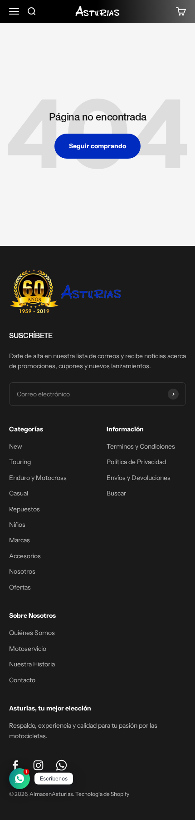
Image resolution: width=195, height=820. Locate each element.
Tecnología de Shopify (102, 793)
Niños (17, 524)
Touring (20, 462)
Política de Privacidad (136, 462)
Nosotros (22, 571)
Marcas (19, 540)
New (15, 446)
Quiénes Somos (32, 633)
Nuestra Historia (32, 664)
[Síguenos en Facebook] (15, 765)
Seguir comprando (97, 146)
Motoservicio (27, 649)
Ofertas (20, 587)
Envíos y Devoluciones (139, 478)
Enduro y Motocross (38, 478)
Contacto (22, 680)
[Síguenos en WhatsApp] (61, 765)
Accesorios (25, 556)
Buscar (116, 493)
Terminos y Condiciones (141, 446)
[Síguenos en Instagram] (38, 765)
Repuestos (24, 509)
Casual (18, 493)
